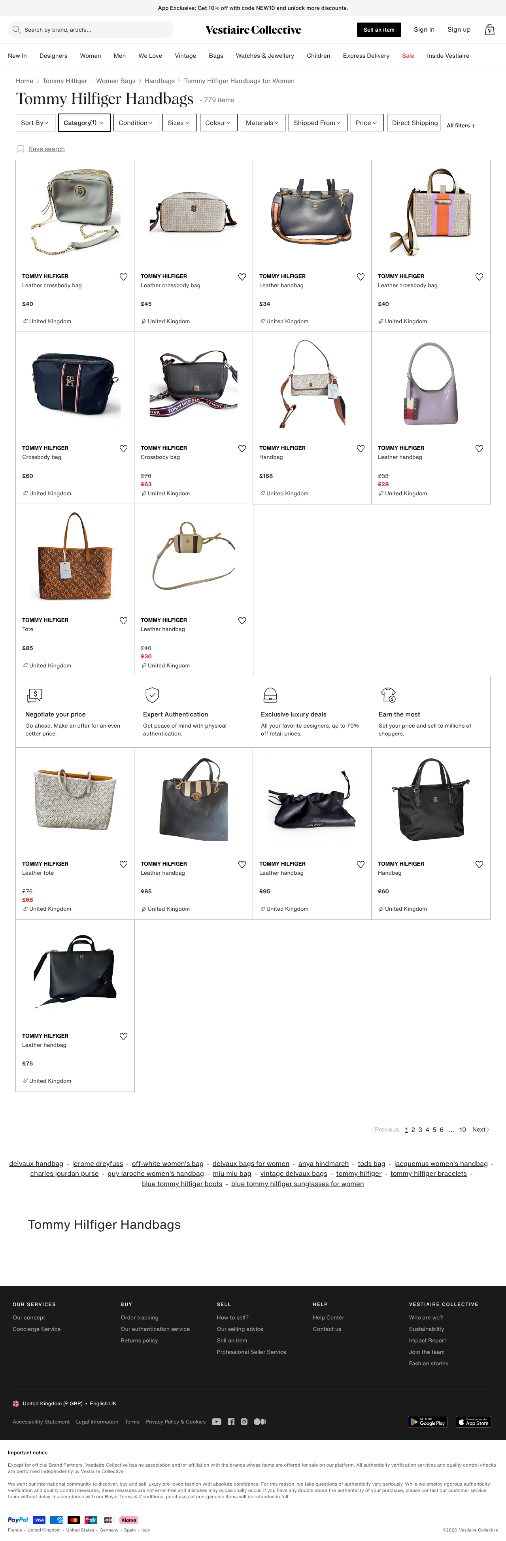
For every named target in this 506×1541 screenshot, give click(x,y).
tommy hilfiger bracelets (429, 1174)
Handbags (160, 80)
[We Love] (168, 56)
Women (90, 55)
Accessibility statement (41, 1421)
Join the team (427, 1352)
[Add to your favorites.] (123, 277)
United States (80, 1530)
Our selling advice (240, 1329)
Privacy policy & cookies (175, 1421)
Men (120, 55)
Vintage (185, 55)
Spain (130, 1530)
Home (24, 80)
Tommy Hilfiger (64, 80)
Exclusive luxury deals (294, 714)
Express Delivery (366, 55)
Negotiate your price (55, 714)
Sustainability (426, 1329)
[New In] (33, 56)
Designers (54, 55)
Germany (109, 1530)
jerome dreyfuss (97, 1164)
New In (17, 55)
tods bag (371, 1164)
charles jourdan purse (64, 1174)
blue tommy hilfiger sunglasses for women (297, 1184)
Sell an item (379, 29)
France (15, 1530)
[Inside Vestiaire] (475, 56)
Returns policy (139, 1340)
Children (318, 55)
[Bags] (230, 56)
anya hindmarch (323, 1164)
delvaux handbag (36, 1164)
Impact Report (427, 1340)
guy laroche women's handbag (156, 1174)
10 (462, 1129)
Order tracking (140, 1318)
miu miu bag (232, 1174)
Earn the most (399, 714)
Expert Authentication (175, 714)
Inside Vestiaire (448, 55)
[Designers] (73, 56)
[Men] (132, 56)
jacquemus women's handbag (441, 1164)
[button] (489, 29)
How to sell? (233, 1318)
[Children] (337, 56)
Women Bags (116, 80)
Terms (132, 1421)
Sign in (424, 29)
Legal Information (97, 1421)
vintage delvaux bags (294, 1174)
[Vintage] (203, 56)
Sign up (459, 29)
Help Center (328, 1318)
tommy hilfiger (358, 1174)
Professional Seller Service (251, 1352)
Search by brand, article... (58, 29)
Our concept (29, 1318)
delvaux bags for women (251, 1164)
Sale (408, 55)
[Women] (107, 56)
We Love (150, 55)
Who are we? (426, 1318)
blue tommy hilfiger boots (182, 1184)
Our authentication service (155, 1329)
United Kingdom (44, 1530)
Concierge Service (36, 1329)
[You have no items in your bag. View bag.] (489, 29)
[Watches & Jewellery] (300, 56)
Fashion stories (428, 1363)
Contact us (327, 1329)
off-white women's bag (168, 1164)
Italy (146, 1530)
